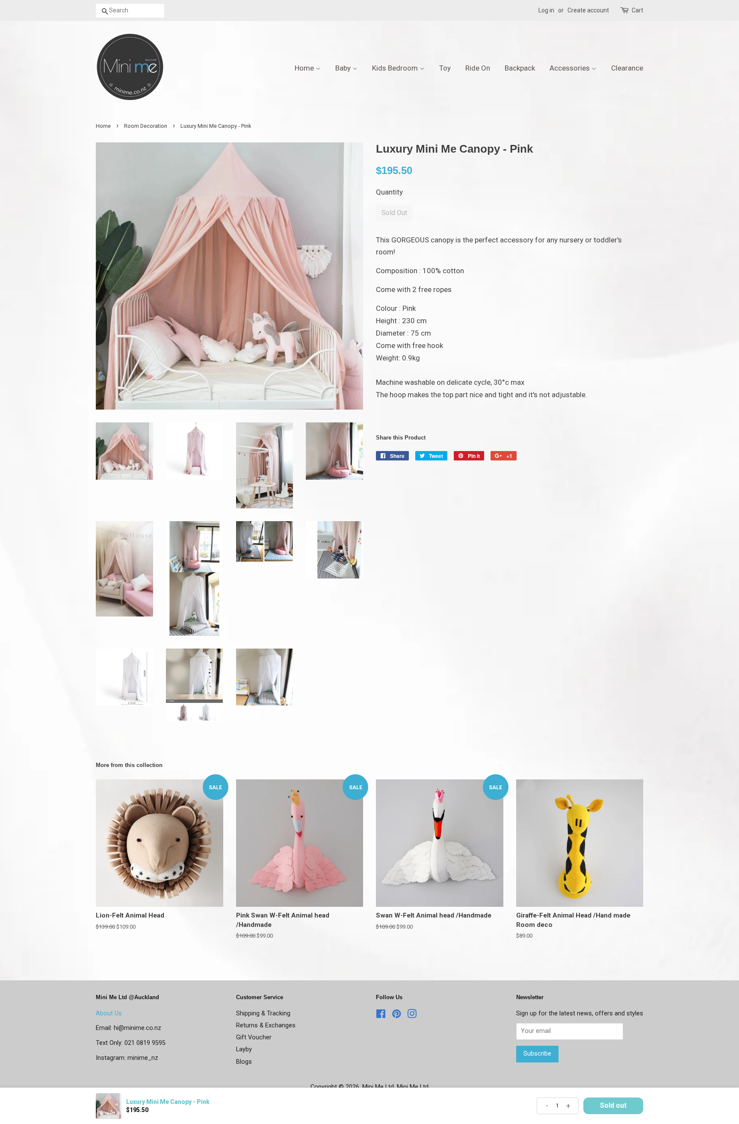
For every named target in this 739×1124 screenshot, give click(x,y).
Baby (343, 68)
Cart (637, 10)
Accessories (570, 68)
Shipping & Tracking (263, 1013)
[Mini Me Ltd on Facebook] (381, 1015)
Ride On (477, 68)
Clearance (627, 68)
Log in (546, 10)
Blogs (244, 1061)
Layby (244, 1049)
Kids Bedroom (396, 68)
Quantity (389, 192)
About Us (109, 1013)
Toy (445, 68)
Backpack (520, 68)
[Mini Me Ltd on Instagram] (412, 1015)
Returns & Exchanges (266, 1025)
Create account (588, 10)
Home (305, 68)
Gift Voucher (254, 1037)
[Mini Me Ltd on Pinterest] (396, 1015)
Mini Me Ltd (378, 1087)
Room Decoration (145, 126)
